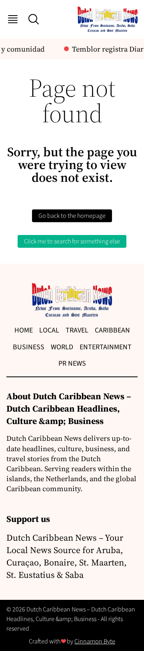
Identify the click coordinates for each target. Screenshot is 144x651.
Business (28, 347)
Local (49, 330)
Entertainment (106, 347)
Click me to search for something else (72, 241)
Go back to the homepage (72, 215)
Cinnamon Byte (94, 641)
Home (23, 330)
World (62, 347)
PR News (72, 363)
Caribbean (112, 330)
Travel (77, 330)
